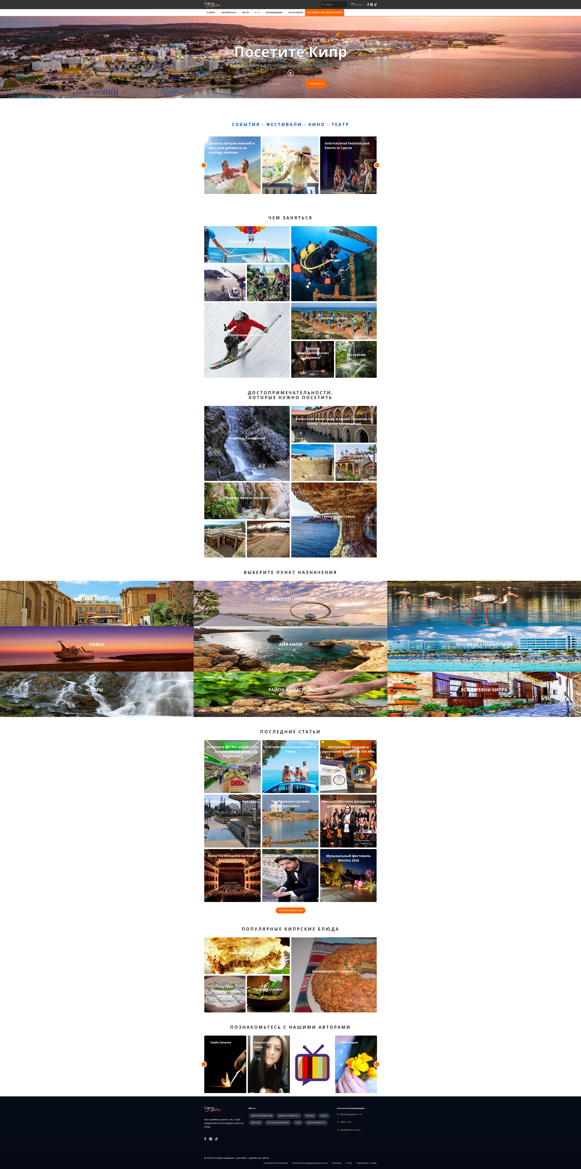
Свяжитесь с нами (367, 1163)
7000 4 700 (345, 1122)
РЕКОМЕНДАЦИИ (274, 12)
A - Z (257, 12)
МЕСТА (245, 12)
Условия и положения (276, 1163)
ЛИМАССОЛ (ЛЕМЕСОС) (289, 1115)
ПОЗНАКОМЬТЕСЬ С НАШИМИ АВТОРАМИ (290, 1027)
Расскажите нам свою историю (324, 12)
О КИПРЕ (211, 12)
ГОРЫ (297, 1122)
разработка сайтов (259, 1157)
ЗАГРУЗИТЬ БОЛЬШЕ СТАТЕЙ (290, 910)
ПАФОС (324, 1115)
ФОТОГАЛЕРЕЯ (296, 12)
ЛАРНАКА (310, 1115)
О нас (349, 1163)
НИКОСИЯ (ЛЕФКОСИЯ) (261, 1115)
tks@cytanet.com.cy (350, 1129)
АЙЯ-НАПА (256, 1122)
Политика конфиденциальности (309, 1163)
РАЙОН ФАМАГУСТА (316, 1122)
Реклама (336, 1163)
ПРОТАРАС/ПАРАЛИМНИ (278, 1122)
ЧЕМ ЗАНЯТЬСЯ (228, 12)
